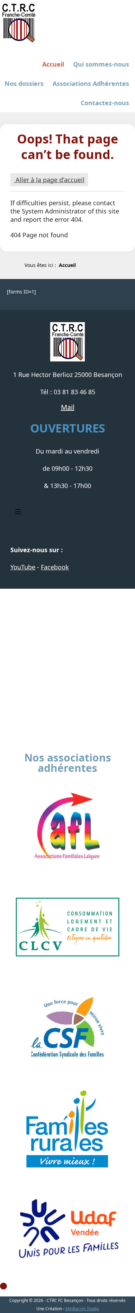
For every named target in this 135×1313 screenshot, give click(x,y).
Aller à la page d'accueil (49, 180)
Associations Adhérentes (91, 83)
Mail (67, 407)
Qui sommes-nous (101, 64)
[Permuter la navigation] (18, 512)
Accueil (53, 64)
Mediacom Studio (82, 1309)
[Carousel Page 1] (3, 1286)
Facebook (55, 567)
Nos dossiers (24, 83)
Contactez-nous (105, 103)
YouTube (22, 567)
